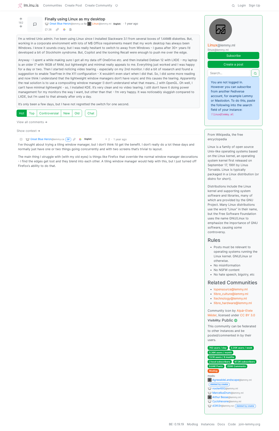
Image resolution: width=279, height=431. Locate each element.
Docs (221, 424)
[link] (57, 29)
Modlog (213, 370)
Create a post (233, 64)
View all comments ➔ (32, 122)
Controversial (49, 113)
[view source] (70, 29)
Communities (52, 5)
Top (32, 113)
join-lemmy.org (249, 424)
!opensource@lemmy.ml (231, 289)
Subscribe (233, 55)
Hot (21, 113)
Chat (90, 113)
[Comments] (35, 24)
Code (232, 424)
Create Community (98, 5)
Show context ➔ (28, 131)
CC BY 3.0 (247, 315)
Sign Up (254, 5)
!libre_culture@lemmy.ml (231, 294)
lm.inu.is (31, 5)
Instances (207, 424)
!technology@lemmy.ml (230, 298)
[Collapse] (21, 139)
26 (50, 29)
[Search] (233, 5)
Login (242, 5)
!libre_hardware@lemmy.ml (233, 303)
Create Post (73, 5)
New (66, 113)
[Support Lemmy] (116, 5)
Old (77, 113)
